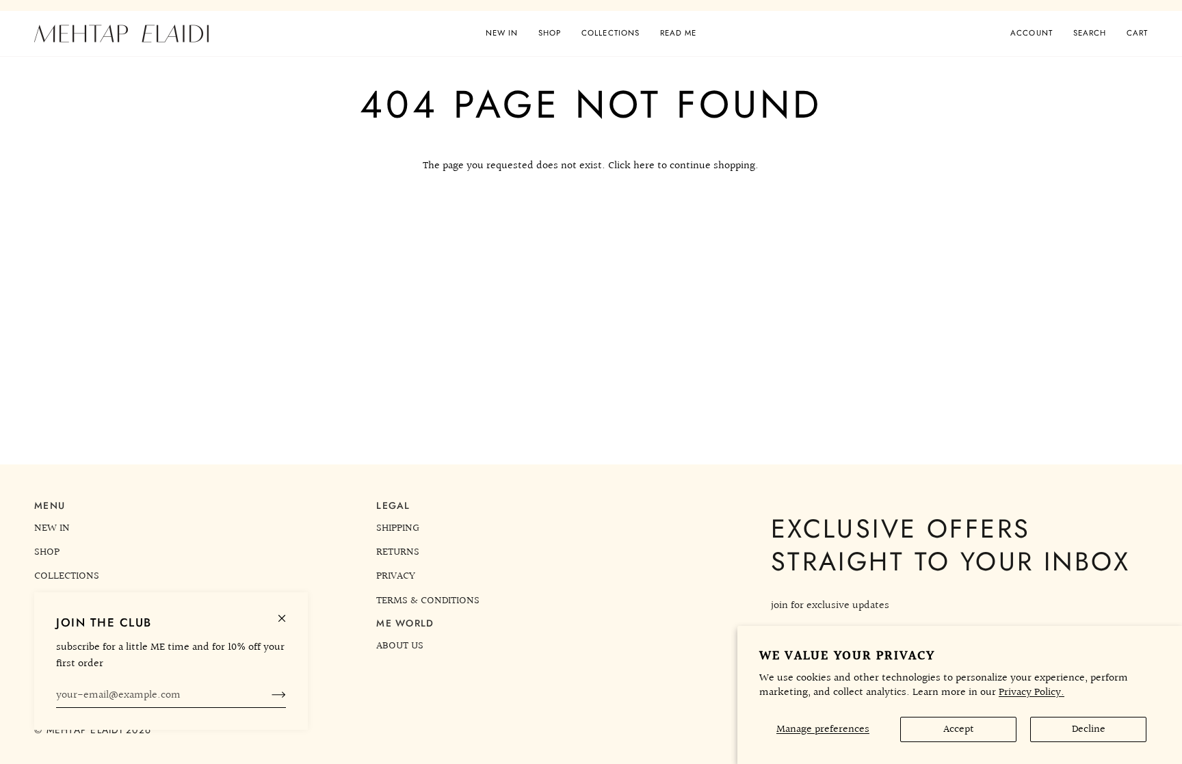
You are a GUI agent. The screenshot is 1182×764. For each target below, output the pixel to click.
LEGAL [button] (393, 505)
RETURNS (397, 552)
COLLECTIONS (66, 576)
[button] (549, 33)
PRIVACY (395, 576)
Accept (958, 729)
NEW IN (52, 528)
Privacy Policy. (1031, 692)
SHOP (47, 552)
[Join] (268, 695)
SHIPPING (397, 528)
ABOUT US (399, 646)
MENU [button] (49, 505)
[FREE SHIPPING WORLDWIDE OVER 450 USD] (591, 5)
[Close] (287, 612)
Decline (1088, 729)
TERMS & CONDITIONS (428, 600)
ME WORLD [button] (405, 623)
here (644, 165)
